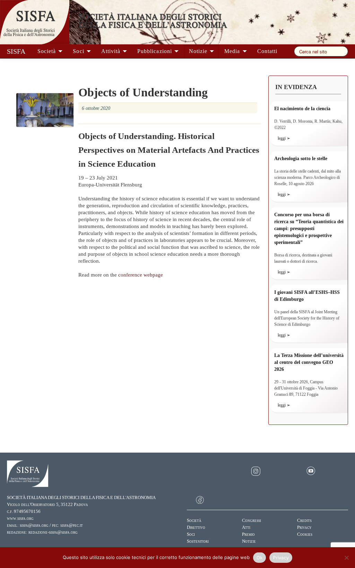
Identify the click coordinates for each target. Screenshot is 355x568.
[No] (346, 557)
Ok (260, 557)
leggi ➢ (284, 138)
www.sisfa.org (20, 518)
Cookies (304, 534)
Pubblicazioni (155, 51)
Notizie (199, 51)
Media (233, 51)
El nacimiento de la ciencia (302, 108)
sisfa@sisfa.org (34, 525)
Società (47, 51)
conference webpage (140, 275)
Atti (246, 527)
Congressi (251, 520)
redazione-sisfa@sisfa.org (53, 532)
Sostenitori (198, 541)
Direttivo (196, 527)
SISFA (16, 51)
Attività (111, 51)
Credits (304, 520)
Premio (248, 534)
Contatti (267, 51)
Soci (79, 51)
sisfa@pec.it (71, 525)
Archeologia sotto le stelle (300, 158)
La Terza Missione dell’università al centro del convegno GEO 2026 (309, 362)
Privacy (304, 527)
